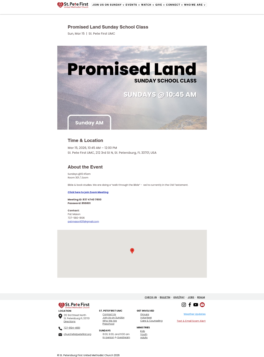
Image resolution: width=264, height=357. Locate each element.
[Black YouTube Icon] (196, 305)
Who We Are (110, 321)
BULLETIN (165, 297)
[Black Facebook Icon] (190, 305)
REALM (201, 297)
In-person (108, 337)
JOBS (191, 297)
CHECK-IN (151, 297)
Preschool (108, 324)
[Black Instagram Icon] (184, 305)
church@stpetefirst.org (77, 334)
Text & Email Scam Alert (191, 321)
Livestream (123, 337)
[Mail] (202, 304)
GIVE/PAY (179, 297)
